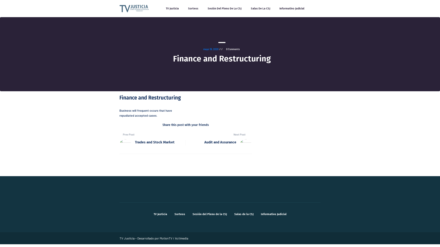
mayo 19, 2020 (211, 49)
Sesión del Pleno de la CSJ (224, 8)
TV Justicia (172, 8)
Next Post (240, 134)
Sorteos (193, 8)
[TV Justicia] (134, 8)
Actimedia (181, 238)
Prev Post (128, 134)
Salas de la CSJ (260, 8)
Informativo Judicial (291, 8)
